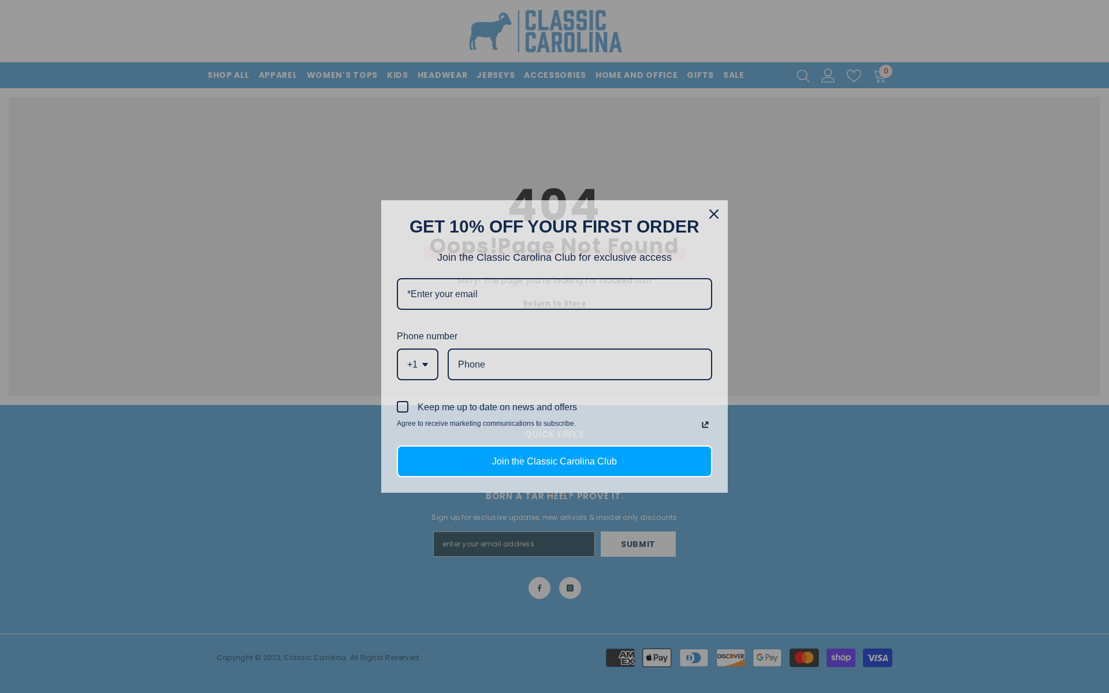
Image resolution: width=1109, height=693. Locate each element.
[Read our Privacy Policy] (705, 425)
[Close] (714, 214)
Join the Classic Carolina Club (554, 461)
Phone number (427, 336)
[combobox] (417, 364)
